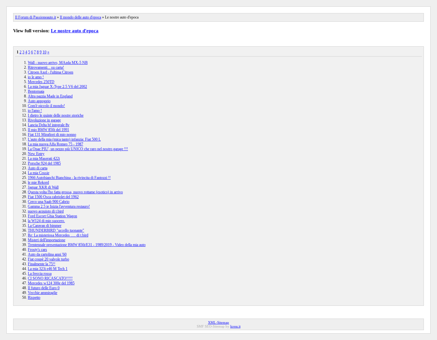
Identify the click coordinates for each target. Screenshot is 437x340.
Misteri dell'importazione (46, 240)
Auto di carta (37, 168)
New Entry (36, 153)
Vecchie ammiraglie (42, 292)
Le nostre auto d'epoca (75, 30)
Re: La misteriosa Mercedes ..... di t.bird (58, 235)
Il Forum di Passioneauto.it (35, 17)
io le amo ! (36, 77)
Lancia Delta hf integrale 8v (48, 125)
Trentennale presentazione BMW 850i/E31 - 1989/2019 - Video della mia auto (87, 245)
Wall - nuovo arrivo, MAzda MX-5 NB (58, 62)
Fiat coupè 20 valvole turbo (48, 259)
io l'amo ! (35, 110)
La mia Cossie (38, 173)
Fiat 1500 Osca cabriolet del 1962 (53, 197)
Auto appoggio (39, 101)
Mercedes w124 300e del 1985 (51, 283)
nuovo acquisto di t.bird (46, 211)
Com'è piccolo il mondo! (46, 106)
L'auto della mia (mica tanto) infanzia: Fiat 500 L (64, 139)
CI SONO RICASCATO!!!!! (50, 278)
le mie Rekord (38, 182)
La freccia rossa (40, 273)
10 (44, 52)
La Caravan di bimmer (44, 225)
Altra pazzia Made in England (50, 96)
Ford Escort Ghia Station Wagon (52, 216)
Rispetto (34, 297)
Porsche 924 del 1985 (44, 163)
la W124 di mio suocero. (46, 221)
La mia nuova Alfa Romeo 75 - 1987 (55, 144)
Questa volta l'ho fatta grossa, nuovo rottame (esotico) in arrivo (75, 192)
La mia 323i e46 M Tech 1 (48, 269)
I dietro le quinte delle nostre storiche (55, 115)
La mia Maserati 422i (44, 158)
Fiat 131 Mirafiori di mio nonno (52, 134)
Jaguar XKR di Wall (43, 187)
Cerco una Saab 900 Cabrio (48, 201)
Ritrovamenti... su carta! (46, 67)
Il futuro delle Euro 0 (44, 288)
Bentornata (36, 91)
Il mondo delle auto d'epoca (80, 17)
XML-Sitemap (218, 322)
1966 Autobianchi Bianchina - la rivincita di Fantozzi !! (69, 177)
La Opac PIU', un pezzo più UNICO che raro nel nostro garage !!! (78, 149)
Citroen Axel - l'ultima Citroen (50, 72)
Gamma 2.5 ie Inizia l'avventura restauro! (59, 206)
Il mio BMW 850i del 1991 (48, 130)
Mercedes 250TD (41, 82)
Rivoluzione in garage (44, 120)
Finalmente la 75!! (41, 264)
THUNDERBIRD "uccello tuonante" (56, 230)
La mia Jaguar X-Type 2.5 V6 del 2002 (57, 86)
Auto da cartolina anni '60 (47, 254)
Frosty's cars (37, 249)
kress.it (235, 326)
